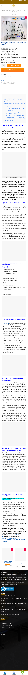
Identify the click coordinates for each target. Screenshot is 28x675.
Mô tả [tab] (3, 90)
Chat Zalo (4, 674)
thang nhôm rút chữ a (7, 78)
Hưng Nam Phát (7, 499)
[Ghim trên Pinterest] (11, 83)
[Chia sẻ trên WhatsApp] (2, 83)
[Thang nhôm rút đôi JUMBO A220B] (7, 554)
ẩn (8, 96)
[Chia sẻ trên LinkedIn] (14, 83)
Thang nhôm (6, 323)
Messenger (14, 674)
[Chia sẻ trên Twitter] (7, 83)
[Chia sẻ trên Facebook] (4, 83)
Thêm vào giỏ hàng (14, 65)
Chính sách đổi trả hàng (7, 625)
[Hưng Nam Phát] (14, 6)
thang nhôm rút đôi (15, 78)
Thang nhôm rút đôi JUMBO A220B (7, 562)
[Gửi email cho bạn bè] (9, 83)
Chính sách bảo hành (6, 630)
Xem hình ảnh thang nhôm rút (9, 538)
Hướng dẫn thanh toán (6, 623)
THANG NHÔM (18, 10)
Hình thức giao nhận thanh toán (8, 627)
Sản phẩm (11, 10)
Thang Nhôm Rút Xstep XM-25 (20, 563)
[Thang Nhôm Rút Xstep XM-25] (20, 554)
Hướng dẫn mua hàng (6, 620)
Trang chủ (5, 10)
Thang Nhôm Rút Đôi (9, 76)
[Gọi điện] (23, 672)
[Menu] (2, 6)
